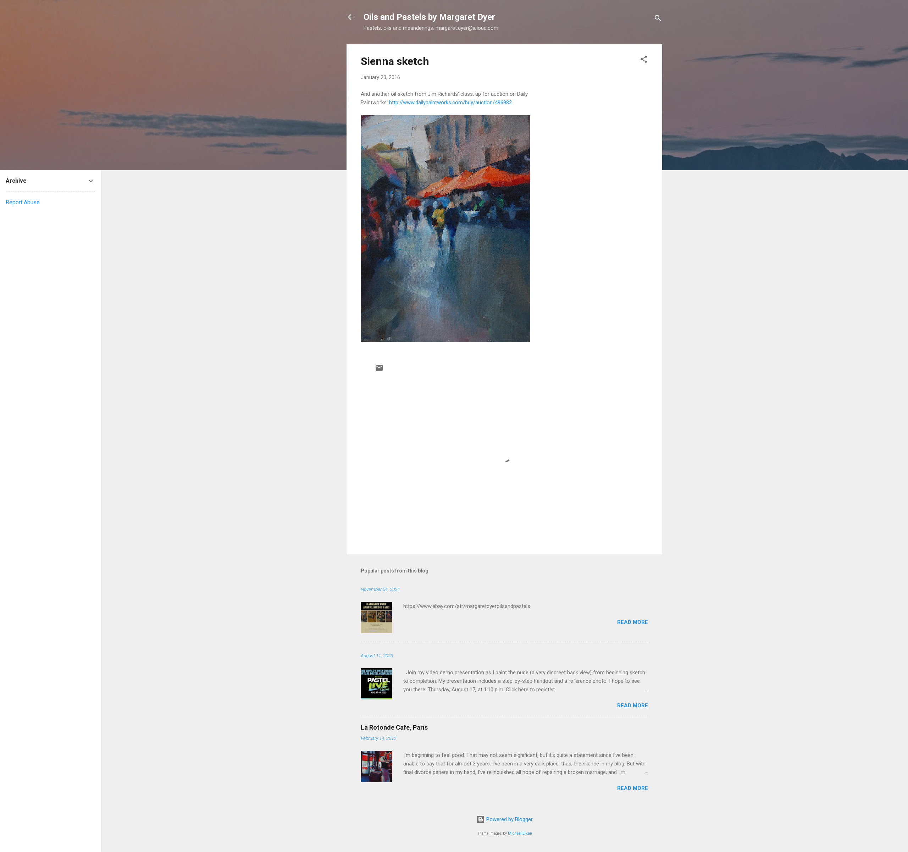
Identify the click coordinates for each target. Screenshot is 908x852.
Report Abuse (23, 202)
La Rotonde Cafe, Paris (394, 727)
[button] (644, 60)
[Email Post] (379, 370)
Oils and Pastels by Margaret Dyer (429, 17)
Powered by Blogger (509, 819)
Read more (632, 622)
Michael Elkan (520, 833)
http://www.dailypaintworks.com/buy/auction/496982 (450, 102)
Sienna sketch (395, 61)
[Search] (658, 19)
